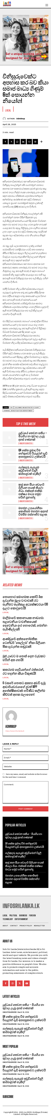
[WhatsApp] (17, 141)
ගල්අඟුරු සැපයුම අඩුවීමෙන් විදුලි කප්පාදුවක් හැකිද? (29, 470)
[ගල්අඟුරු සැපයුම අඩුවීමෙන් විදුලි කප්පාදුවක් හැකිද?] (9, 472)
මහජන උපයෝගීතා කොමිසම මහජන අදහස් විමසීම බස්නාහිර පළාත (33, 511)
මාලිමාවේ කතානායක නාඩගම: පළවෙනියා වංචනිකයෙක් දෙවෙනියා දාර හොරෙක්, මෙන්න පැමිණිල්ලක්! (25, 623)
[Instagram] (12, 983)
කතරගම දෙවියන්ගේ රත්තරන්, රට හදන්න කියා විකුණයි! (23, 671)
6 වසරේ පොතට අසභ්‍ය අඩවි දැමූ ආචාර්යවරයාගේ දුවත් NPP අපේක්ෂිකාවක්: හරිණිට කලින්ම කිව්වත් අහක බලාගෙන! (24, 688)
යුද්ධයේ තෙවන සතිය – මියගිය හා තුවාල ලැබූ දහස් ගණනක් (32, 436)
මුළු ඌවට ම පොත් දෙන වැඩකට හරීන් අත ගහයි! (24, 658)
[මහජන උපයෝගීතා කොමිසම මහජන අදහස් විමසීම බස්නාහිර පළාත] (9, 512)
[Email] (29, 141)
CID (11, 407)
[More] (41, 141)
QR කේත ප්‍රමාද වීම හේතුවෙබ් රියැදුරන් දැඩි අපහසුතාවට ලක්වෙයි (32, 453)
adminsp (20, 118)
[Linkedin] (23, 141)
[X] (11, 141)
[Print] (35, 141)
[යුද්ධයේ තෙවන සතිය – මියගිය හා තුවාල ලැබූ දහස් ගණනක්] (9, 437)
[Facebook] (5, 141)
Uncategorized (25, 443)
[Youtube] (27, 983)
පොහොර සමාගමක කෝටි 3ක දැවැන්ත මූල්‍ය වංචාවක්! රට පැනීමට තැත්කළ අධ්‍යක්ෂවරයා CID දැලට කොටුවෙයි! (25, 602)
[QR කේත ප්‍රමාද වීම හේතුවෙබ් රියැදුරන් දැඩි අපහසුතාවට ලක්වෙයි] (9, 455)
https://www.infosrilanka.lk (14, 731)
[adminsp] (5, 118)
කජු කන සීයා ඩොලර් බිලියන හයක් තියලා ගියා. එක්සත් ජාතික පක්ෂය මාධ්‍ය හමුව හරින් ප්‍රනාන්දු (31, 491)
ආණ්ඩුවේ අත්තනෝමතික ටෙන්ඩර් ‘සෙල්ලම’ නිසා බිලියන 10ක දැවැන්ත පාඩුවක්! (24, 642)
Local (6, 612)
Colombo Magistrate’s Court (27, 407)
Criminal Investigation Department (18, 410)
